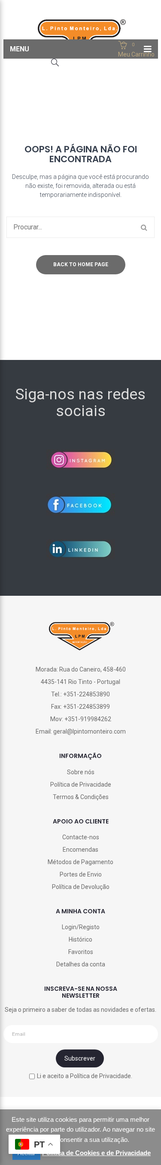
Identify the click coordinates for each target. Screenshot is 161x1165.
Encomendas (80, 849)
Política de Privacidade (80, 784)
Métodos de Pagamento (80, 862)
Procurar (144, 227)
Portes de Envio (81, 874)
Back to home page (80, 264)
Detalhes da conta (80, 964)
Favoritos (80, 951)
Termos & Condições (81, 797)
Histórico (80, 939)
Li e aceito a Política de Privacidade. (84, 1076)
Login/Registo (81, 927)
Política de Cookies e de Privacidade (96, 1152)
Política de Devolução (80, 886)
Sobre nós (80, 772)
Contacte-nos (80, 837)
